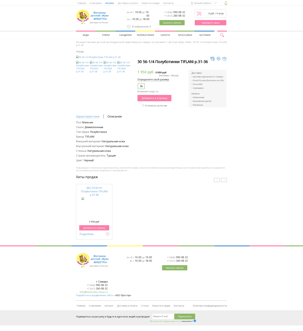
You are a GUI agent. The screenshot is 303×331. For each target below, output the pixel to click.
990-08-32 (174, 12)
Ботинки (205, 34)
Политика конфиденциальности (210, 305)
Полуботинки (145, 34)
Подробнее (87, 234)
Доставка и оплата (128, 3)
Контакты (168, 3)
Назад (80, 51)
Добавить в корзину (154, 98)
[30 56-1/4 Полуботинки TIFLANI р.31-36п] (110, 71)
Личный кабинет (202, 3)
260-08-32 (174, 15)
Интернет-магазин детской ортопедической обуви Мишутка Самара (113, 42)
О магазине (95, 3)
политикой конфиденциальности (166, 321)
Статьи (145, 305)
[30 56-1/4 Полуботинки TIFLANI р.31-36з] (96, 71)
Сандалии (125, 34)
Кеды (86, 34)
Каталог (109, 3)
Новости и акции (151, 3)
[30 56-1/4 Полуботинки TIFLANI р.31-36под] (82, 71)
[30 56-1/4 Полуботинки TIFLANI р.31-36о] (123, 71)
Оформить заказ (211, 22)
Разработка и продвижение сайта (94, 295)
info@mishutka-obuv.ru (94, 292)
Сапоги (165, 34)
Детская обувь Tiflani (179, 42)
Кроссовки (185, 34)
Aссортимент (159, 42)
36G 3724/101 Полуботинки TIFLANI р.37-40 (94, 191)
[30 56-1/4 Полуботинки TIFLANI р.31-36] (98, 57)
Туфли (106, 34)
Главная (81, 3)
